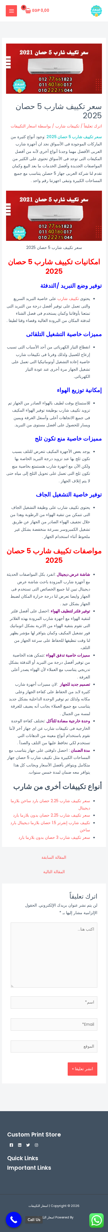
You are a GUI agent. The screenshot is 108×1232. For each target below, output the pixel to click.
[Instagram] (36, 1145)
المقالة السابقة (53, 857)
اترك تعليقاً (93, 126)
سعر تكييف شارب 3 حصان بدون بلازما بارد (54, 837)
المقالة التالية (54, 872)
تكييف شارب (68, 298)
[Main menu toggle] (11, 10)
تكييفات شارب (67, 126)
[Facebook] (11, 1145)
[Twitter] (28, 1145)
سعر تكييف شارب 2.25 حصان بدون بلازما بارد (51, 815)
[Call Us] (14, 1220)
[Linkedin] (20, 1145)
